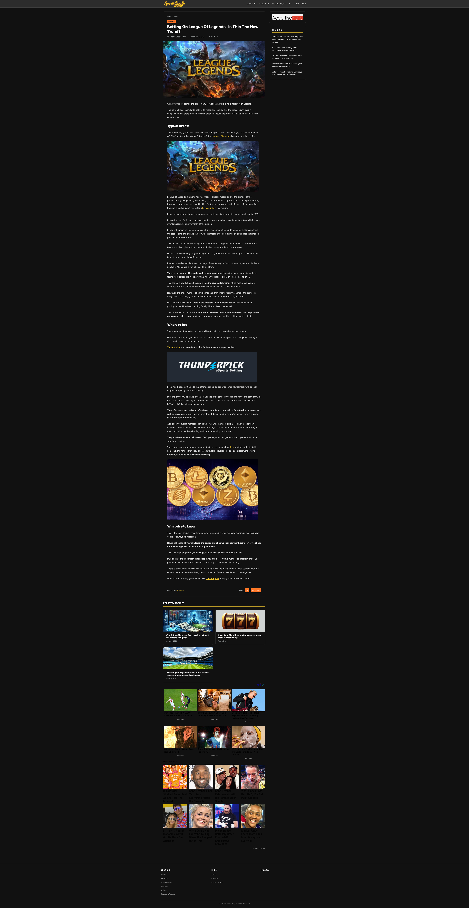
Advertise (252, 4)
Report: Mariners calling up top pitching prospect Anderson (285, 48)
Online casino (279, 4)
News (163, 874)
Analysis (164, 878)
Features (164, 886)
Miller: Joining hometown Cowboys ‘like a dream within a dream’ (287, 73)
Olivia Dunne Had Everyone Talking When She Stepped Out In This (200, 836)
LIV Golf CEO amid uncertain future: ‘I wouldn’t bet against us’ (287, 57)
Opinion (164, 890)
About (213, 874)
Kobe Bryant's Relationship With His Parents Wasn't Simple (226, 796)
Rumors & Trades (168, 894)
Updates (176, 17)
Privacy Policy (217, 882)
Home (169, 17)
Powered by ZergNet (258, 848)
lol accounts (208, 208)
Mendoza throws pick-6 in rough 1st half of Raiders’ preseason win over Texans (287, 39)
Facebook (256, 590)
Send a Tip (264, 4)
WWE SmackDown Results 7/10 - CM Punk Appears (252, 794)
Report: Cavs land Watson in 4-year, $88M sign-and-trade (287, 65)
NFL (291, 4)
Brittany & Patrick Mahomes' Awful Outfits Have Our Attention (173, 836)
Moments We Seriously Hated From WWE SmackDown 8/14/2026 (224, 837)
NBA (297, 4)
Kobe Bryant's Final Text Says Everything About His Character (200, 796)
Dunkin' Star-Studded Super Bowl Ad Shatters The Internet (175, 796)
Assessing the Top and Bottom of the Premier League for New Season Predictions (187, 673)
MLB (304, 4)
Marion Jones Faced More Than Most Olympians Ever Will (251, 836)
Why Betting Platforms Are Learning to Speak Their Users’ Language (187, 636)
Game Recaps (166, 882)
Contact (214, 878)
